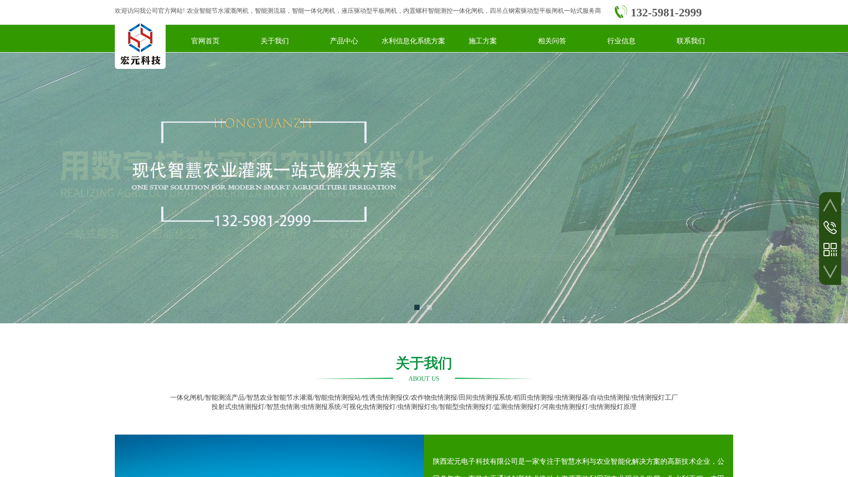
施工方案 (483, 41)
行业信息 (621, 41)
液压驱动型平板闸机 (369, 11)
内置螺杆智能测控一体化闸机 (443, 11)
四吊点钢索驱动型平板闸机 (527, 11)
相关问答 (552, 41)
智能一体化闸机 (313, 11)
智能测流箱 (270, 11)
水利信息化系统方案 (413, 41)
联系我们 (691, 41)
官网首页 (205, 41)
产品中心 (344, 41)
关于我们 (275, 41)
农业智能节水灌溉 (211, 11)
